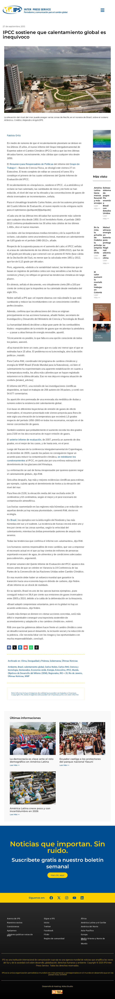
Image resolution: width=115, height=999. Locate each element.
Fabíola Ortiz (14, 135)
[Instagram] (66, 897)
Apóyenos (11, 930)
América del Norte (89, 926)
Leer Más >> (97, 207)
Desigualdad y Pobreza (38, 661)
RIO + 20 (64, 673)
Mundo (75, 670)
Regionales (53, 673)
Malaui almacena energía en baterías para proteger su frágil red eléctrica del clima (108, 242)
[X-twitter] (58, 897)
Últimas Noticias (70, 661)
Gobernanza (55, 661)
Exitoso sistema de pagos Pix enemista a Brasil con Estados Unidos (108, 200)
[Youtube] (74, 897)
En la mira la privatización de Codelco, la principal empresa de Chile (100, 240)
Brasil (14, 520)
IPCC (68, 670)
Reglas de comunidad (54, 938)
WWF (27, 676)
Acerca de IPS (13, 918)
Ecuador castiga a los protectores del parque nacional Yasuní (80, 760)
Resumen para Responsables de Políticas (31, 164)
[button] (9, 647)
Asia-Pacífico (87, 930)
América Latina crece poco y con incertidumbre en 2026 (30, 810)
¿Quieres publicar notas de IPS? (20, 935)
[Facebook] (51, 897)
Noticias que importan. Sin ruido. (57, 847)
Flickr (46, 934)
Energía (50, 670)
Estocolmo (60, 670)
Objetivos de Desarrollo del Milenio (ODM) (27, 673)
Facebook (48, 930)
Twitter (47, 926)
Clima (24, 661)
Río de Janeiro (75, 673)
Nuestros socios (14, 922)
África (84, 918)
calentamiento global (34, 667)
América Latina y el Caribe (93, 922)
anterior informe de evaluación (25, 439)
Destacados (24, 670)
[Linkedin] (82, 897)
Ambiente (12, 667)
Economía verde (38, 670)
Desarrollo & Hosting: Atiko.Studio (57, 986)
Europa (84, 934)
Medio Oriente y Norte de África (93, 939)
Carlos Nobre (51, 667)
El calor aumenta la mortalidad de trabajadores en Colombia (100, 282)
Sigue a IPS (49, 918)
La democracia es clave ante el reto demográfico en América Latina (31, 760)
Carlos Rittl (63, 667)
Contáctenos (13, 926)
